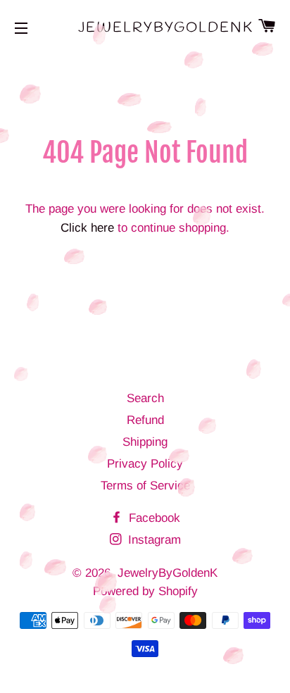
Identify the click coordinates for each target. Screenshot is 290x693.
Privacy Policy (145, 463)
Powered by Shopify (145, 591)
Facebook (152, 518)
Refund (145, 420)
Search (145, 398)
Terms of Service (145, 485)
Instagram (153, 540)
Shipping (145, 442)
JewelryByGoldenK (145, 27)
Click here (87, 228)
